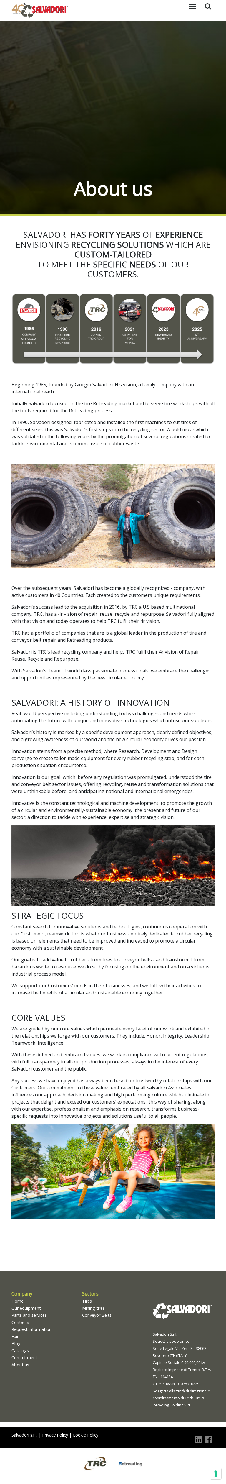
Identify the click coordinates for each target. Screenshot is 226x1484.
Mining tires (93, 1308)
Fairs (16, 1336)
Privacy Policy (55, 1435)
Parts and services (29, 1315)
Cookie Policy (85, 1435)
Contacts (20, 1322)
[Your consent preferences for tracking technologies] (215, 1473)
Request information (31, 1329)
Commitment (24, 1357)
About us (20, 1365)
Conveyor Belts (97, 1315)
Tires (87, 1301)
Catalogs (20, 1350)
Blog (16, 1343)
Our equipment (26, 1308)
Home (17, 1301)
